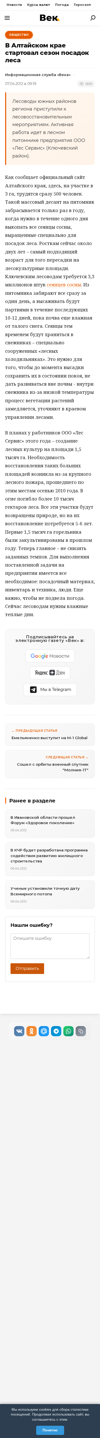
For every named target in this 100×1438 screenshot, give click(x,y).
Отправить (27, 968)
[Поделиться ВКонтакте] (19, 1031)
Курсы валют (38, 5)
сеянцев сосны (64, 285)
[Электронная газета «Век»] (50, 18)
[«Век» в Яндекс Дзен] (50, 672)
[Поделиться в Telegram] (56, 1031)
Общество (19, 34)
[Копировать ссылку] (81, 1031)
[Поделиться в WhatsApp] (68, 1031)
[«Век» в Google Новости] (50, 656)
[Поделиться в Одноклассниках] (31, 1031)
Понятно (50, 1430)
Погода (62, 5)
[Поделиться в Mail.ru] (44, 1031)
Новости (14, 5)
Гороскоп (82, 5)
